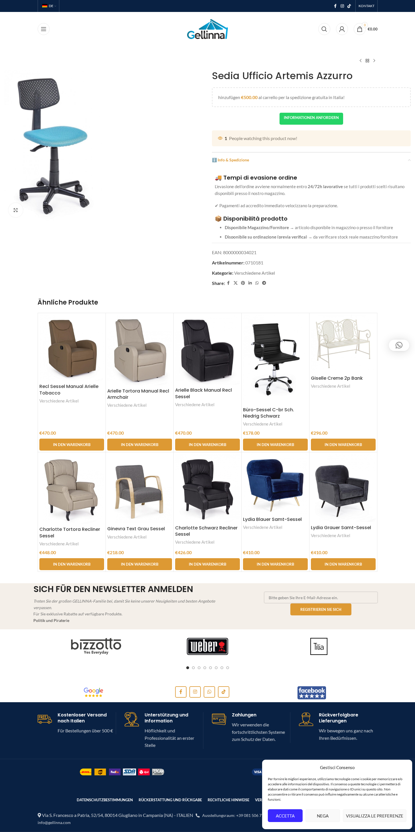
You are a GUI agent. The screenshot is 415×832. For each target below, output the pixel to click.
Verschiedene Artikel (254, 273)
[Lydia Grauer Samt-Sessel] (343, 488)
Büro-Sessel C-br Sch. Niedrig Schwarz (268, 412)
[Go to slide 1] (187, 667)
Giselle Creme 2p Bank (337, 378)
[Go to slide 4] (204, 667)
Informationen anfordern (311, 117)
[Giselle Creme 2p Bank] (343, 344)
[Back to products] (367, 60)
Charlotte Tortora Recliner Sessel (69, 532)
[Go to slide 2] (193, 667)
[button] (71, 445)
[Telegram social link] (264, 283)
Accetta (285, 815)
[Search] (324, 29)
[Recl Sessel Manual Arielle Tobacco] (71, 348)
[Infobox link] (77, 723)
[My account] (342, 29)
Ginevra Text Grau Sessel (136, 528)
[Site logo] (207, 28)
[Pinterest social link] (243, 283)
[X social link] (235, 283)
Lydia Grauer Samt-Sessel (341, 527)
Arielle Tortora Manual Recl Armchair (138, 394)
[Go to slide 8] (227, 667)
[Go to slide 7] (221, 667)
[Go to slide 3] (199, 667)
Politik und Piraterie (51, 620)
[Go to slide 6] (216, 667)
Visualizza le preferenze (374, 815)
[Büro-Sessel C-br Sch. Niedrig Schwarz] (275, 359)
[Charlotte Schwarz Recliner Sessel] (207, 488)
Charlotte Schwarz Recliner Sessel (206, 531)
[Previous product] (360, 60)
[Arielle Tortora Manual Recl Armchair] (139, 350)
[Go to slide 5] (210, 667)
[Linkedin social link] (250, 283)
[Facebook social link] (335, 6)
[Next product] (374, 60)
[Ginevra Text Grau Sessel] (139, 488)
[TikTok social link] (349, 6)
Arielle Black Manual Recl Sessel (203, 393)
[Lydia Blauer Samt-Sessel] (275, 484)
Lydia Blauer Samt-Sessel (272, 519)
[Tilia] (319, 646)
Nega (323, 815)
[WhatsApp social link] (257, 283)
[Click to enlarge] (16, 210)
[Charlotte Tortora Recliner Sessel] (71, 489)
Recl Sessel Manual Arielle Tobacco (68, 389)
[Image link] (93, 692)
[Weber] (207, 646)
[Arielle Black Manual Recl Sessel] (207, 350)
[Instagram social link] (342, 6)
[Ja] (96, 646)
